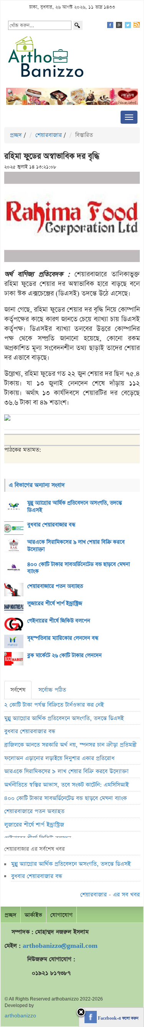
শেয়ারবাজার (48, 135)
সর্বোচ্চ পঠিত (52, 690)
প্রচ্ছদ (16, 135)
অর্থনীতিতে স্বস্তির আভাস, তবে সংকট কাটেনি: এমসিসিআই (66, 785)
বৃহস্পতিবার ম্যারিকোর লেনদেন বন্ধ (62, 638)
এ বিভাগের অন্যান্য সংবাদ (37, 485)
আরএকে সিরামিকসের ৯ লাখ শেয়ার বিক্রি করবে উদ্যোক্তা (76, 545)
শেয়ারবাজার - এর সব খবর (110, 895)
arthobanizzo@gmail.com (60, 946)
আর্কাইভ (33, 915)
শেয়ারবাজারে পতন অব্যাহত (55, 586)
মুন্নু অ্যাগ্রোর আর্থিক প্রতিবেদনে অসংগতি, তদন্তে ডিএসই (74, 506)
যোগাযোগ (61, 915)
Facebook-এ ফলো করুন (117, 1018)
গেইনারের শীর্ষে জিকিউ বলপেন (58, 621)
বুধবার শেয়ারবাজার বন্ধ (51, 525)
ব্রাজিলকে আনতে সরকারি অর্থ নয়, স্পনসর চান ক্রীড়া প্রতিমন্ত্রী (70, 745)
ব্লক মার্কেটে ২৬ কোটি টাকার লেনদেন (64, 655)
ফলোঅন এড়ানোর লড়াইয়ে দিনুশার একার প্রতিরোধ (59, 758)
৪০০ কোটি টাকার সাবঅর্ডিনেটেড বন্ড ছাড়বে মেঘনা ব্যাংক (78, 568)
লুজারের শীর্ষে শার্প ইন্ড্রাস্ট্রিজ (54, 603)
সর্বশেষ (17, 690)
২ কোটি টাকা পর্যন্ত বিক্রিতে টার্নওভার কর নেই (54, 705)
